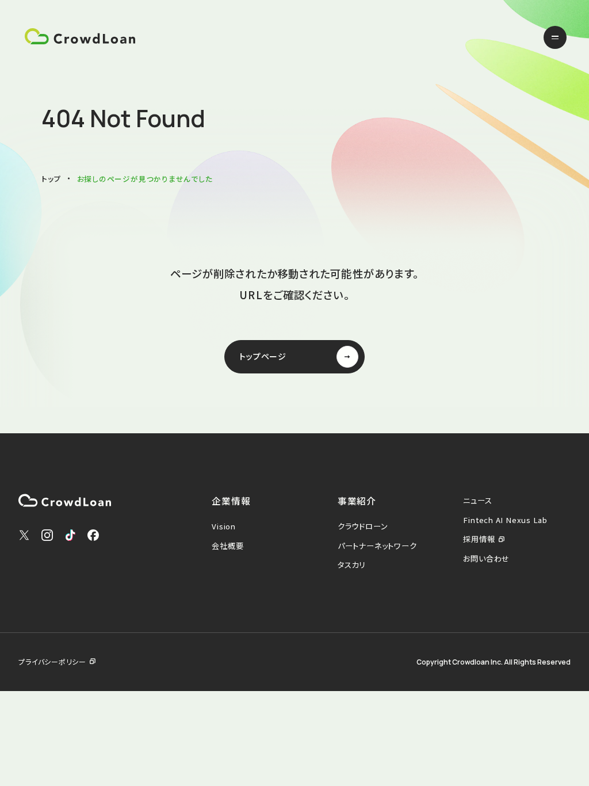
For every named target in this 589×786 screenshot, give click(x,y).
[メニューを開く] (555, 37)
